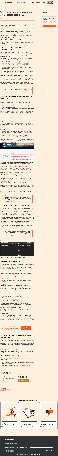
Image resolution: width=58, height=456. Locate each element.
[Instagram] (49, 451)
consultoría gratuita (23, 89)
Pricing (32, 2)
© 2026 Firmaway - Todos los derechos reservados (21, 454)
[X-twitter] (45, 451)
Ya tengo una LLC (26, 2)
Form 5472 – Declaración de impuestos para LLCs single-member (47, 424)
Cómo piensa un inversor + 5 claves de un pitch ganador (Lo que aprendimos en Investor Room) (9, 424)
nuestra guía (13, 197)
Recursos (37, 2)
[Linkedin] (51, 451)
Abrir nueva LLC (19, 2)
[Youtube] (47, 451)
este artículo (10, 235)
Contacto (43, 2)
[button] (1, 390)
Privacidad (31, 454)
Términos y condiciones (37, 454)
